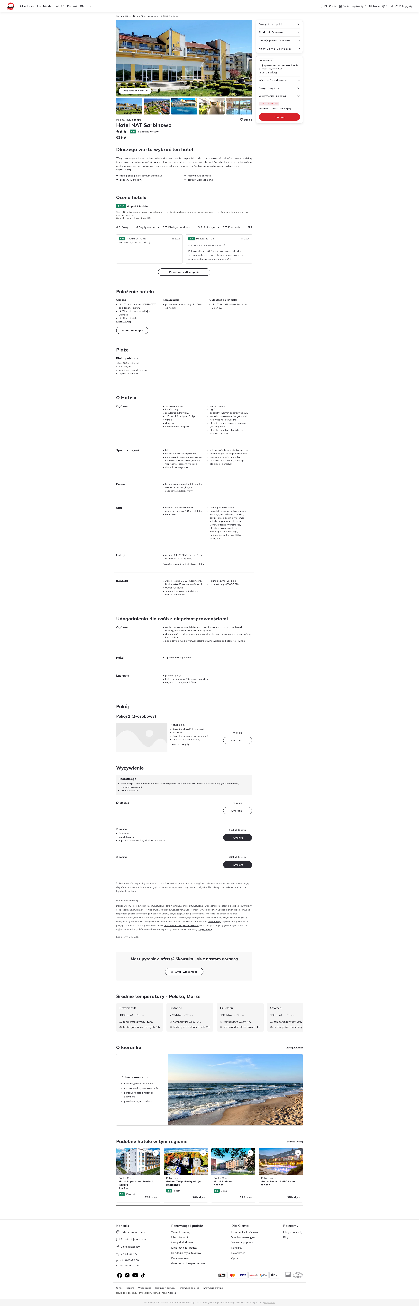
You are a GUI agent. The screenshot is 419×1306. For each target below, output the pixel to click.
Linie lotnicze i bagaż (184, 1247)
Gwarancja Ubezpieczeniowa (188, 1263)
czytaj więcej (123, 169)
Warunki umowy (181, 1232)
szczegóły (285, 108)
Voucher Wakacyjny (243, 1237)
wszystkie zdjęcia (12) (135, 90)
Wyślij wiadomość (185, 971)
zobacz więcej (295, 1141)
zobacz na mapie (132, 330)
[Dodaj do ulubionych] (156, 1153)
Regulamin (269, 1302)
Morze (154, 16)
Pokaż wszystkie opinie (184, 272)
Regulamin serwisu (165, 1288)
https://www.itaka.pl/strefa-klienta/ (181, 925)
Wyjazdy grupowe (242, 1242)
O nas (119, 1288)
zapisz (248, 119)
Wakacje (120, 16)
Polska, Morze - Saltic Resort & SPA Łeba (278, 1151)
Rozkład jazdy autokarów (186, 1252)
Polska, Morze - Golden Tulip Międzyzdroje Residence (179, 1151)
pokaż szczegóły (180, 744)
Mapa (137, 119)
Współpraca (144, 1288)
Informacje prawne (213, 1288)
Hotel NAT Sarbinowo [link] (168, 16)
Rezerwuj (279, 117)
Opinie (235, 1258)
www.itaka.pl (214, 921)
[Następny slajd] (252, 227)
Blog (286, 1237)
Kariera (130, 1288)
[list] (133, 215)
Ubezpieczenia (180, 1237)
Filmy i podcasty (293, 1232)
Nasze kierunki (133, 16)
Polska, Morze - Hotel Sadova (227, 1149)
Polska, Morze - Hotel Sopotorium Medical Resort (134, 1151)
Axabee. (172, 1292)
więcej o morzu (294, 1047)
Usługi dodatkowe (182, 1242)
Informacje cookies (189, 1288)
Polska (145, 16)
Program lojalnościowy (244, 1232)
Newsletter (238, 1252)
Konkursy (236, 1247)
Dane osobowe (180, 1258)
